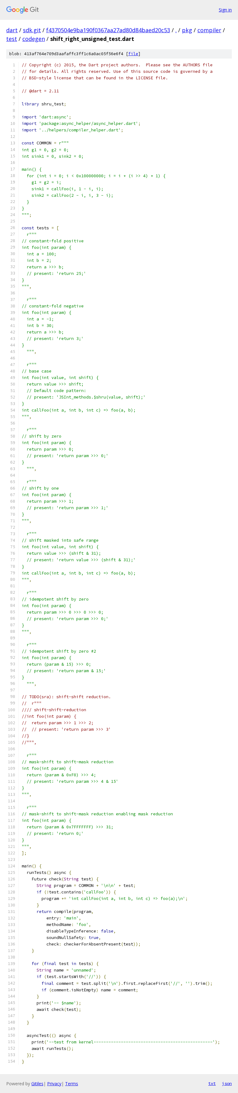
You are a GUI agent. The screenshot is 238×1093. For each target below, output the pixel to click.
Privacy (54, 1083)
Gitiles (37, 1083)
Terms (71, 1083)
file (133, 53)
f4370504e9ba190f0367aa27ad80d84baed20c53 (108, 30)
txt (212, 1083)
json (227, 1083)
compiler (209, 30)
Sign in (225, 10)
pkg (187, 30)
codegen (33, 38)
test (11, 38)
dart (12, 30)
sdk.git (32, 30)
